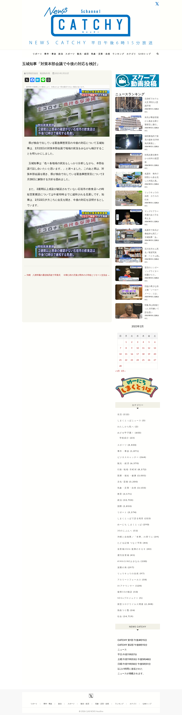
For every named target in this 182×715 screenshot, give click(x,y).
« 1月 (117, 371)
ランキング (118, 54)
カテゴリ (131, 54)
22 (126, 360)
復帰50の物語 (125, 592)
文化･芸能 (122, 481)
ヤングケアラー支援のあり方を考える (152, 214)
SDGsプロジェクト (127, 598)
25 (143, 360)
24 (137, 360)
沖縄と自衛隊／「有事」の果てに (135, 537)
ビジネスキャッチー (128, 457)
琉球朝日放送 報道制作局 (38, 73)
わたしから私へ (125, 426)
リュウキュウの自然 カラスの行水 (152, 196)
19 (149, 354)
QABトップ (144, 54)
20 (155, 354)
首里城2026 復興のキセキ (131, 549)
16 (132, 354)
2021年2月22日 (61, 73)
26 (149, 360)
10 (137, 348)
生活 (119, 414)
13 (155, 348)
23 (132, 360)
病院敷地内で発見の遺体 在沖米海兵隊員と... (152, 139)
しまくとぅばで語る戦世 (130, 518)
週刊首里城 (123, 555)
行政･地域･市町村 (127, 469)
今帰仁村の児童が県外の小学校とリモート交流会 (86, 275)
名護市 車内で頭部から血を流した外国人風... (152, 177)
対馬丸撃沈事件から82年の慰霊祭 (152, 158)
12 (149, 348)
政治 (60, 54)
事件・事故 (50, 54)
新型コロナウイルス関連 (130, 604)
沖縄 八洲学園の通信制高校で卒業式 (42, 275)
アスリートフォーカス (129, 579)
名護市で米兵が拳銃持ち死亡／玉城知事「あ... (152, 233)
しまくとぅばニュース (129, 420)
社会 (119, 616)
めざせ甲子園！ (125, 432)
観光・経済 (83, 54)
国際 (119, 506)
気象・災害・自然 (100, 54)
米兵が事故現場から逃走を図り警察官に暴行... (152, 121)
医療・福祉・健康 (126, 475)
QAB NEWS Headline (94, 711)
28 (120, 366)
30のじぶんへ (125, 530)
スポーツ (70, 54)
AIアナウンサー (126, 585)
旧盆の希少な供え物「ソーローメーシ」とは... (152, 290)
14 (120, 354)
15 (126, 354)
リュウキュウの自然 (128, 573)
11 (143, 348)
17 (137, 354)
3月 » (123, 371)
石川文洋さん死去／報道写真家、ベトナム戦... (152, 252)
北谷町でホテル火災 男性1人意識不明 (152, 102)
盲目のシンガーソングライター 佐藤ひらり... (153, 271)
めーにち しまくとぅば (129, 524)
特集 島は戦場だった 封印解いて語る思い (152, 308)
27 (155, 360)
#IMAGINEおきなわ (128, 561)
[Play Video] (67, 112)
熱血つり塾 (123, 610)
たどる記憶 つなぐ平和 (129, 543)
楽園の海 (122, 567)
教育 (119, 494)
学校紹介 (124, 438)
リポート (37, 54)
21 (120, 360)
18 (143, 354)
